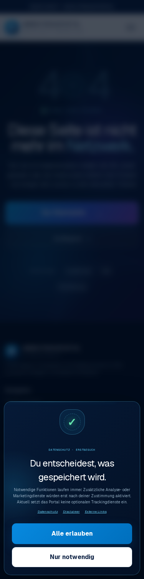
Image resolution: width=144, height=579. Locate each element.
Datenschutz (48, 511)
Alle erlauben (72, 533)
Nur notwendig (72, 557)
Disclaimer (71, 511)
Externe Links (96, 511)
